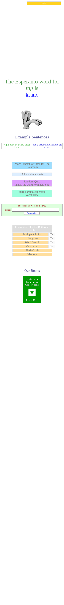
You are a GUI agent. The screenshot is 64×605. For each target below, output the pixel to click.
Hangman (32, 238)
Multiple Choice (32, 234)
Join (43, 3)
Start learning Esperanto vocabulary (32, 193)
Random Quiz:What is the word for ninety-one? (32, 183)
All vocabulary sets (32, 174)
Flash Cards (32, 250)
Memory (32, 254)
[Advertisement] (32, 39)
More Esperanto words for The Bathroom (32, 165)
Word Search (32, 242)
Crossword (32, 246)
